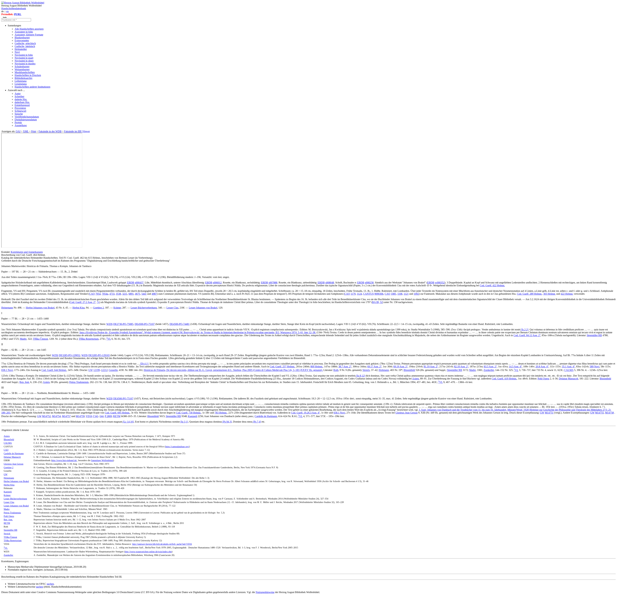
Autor (18, 93)
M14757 (66, 416)
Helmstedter (21, 49)
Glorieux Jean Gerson (406, 412)
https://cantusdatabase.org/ (177, 446)
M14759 (80, 416)
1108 (399, 293)
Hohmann (384, 370)
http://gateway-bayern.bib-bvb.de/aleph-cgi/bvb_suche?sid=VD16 (162, 544)
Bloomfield (409, 370)
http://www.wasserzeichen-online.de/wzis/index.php (148, 551)
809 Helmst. (316, 366)
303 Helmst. (549, 293)
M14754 (56, 416)
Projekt (18, 122)
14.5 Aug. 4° (515, 366)
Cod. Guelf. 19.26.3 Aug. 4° (305, 412)
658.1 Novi (7, 370)
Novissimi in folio (24, 55)
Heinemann (7, 307)
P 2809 (108, 416)
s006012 (217, 282)
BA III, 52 (377, 302)
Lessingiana (21, 84)
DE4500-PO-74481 (180, 324)
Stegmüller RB (594, 335)
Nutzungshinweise (265, 592)
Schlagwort (20, 111)
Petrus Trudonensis (79, 382)
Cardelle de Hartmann (266, 416)
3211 (124, 293)
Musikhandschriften (25, 72)
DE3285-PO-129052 (69, 355)
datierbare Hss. (22, 102)
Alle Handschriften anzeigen (29, 29)
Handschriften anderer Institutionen (32, 86)
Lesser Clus (172, 307)
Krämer (117, 307)
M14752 (46, 416)
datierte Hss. (21, 99)
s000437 (139, 282)
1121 (406, 293)
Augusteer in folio (24, 31)
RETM (116, 416)
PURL (17, 14)
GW (90, 370)
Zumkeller (489, 370)
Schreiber (19, 96)
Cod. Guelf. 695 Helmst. (117, 412)
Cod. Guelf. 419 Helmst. (504, 378)
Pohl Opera (543, 378)
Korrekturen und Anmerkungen (27, 252)
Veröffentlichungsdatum (27, 116)
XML (26, 131)
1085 (393, 293)
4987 (154, 293)
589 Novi (594, 366)
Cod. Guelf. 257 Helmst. (282, 366)
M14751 (549, 412)
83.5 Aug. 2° (490, 366)
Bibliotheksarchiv (23, 78)
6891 (131, 293)
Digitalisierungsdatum (26, 119)
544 (101, 416)
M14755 (599, 412)
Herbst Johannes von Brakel (40, 307)
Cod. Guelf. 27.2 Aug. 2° (83, 302)
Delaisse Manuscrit (568, 378)
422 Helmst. (567, 293)
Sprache (19, 113)
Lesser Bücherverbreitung (144, 307)
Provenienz (20, 108)
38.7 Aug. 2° (344, 366)
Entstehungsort (22, 105)
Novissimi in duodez (25, 63)
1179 (353, 293)
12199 (96, 370)
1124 (359, 293)
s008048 (329, 282)
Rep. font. (24, 382)
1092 (416, 293)
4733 (112, 293)
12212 (104, 370)
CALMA (568, 370)
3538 (118, 293)
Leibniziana (21, 81)
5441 (144, 293)
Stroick (366, 370)
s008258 (369, 282)
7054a (105, 293)
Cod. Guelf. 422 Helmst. (492, 285)
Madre (23, 338)
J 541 (95, 416)
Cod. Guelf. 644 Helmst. (54, 370)
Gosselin (113, 370)
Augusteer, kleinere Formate (29, 34)
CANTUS (368, 293)
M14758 (609, 412)
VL (108, 338)
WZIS (109, 324)
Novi (17, 52)
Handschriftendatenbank (13, 8)
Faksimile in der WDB (50, 131)
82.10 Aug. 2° (461, 366)
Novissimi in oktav (24, 60)
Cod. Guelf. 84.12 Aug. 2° (527, 335)
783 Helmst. (221, 412)
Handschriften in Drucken (28, 75)
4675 (137, 293)
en (7, 11)
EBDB (130, 282)
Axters (415, 378)
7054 (98, 293)
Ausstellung (21, 125)
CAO (92, 293)
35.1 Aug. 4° (568, 366)
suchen (50, 583)
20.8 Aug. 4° (542, 366)
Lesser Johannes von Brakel (203, 307)
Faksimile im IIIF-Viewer (77, 131)
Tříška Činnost (40, 338)
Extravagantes (22, 40)
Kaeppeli (192, 416)
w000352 (440, 282)
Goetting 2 (98, 307)
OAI (18, 131)
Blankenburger (22, 37)
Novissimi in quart (24, 57)
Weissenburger (22, 69)
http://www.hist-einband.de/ (64, 460)
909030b (378, 293)
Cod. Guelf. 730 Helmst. (188, 412)
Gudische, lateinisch (25, 46)
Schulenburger (22, 66)
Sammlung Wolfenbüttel (102, 460)
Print (33, 131)
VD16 (89, 416)
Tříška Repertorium (88, 338)
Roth (335, 370)
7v (98, 302)
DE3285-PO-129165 (99, 355)
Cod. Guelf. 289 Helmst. (529, 293)
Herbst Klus (78, 307)
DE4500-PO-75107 (145, 324)
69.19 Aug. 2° (400, 366)
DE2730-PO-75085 (123, 324)
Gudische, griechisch (25, 43)
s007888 (273, 282)
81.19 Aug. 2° (431, 366)
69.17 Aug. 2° (374, 366)
